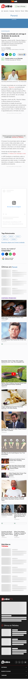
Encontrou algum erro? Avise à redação (12, 242)
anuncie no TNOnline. (18, 137)
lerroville (5, 239)
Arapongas (11, 11)
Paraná (22, 11)
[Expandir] (26, 675)
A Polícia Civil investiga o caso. (17, 153)
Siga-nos (21, 54)
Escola (18, 236)
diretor (11, 236)
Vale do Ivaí (17, 11)
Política (26, 11)
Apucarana (6, 11)
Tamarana (11, 87)
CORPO (4, 236)
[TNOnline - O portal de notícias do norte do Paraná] (6, 6)
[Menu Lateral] (2, 11)
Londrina (13, 239)
